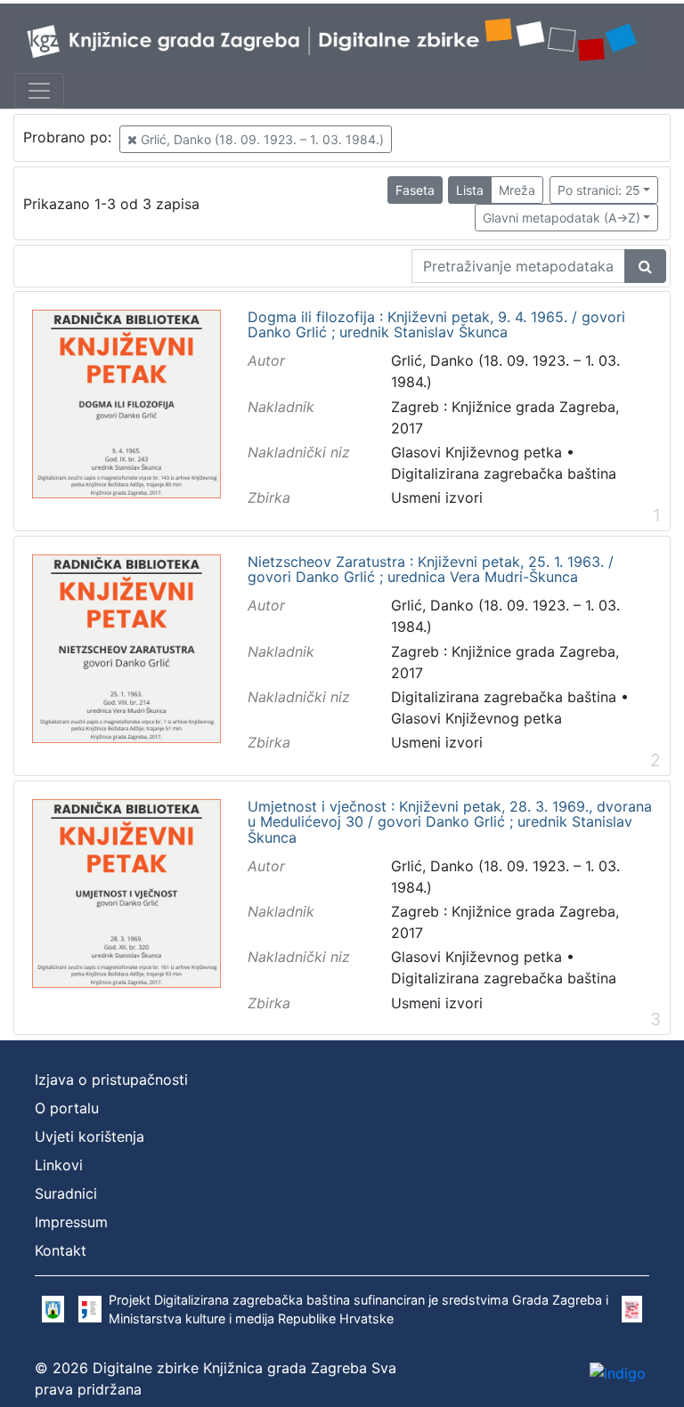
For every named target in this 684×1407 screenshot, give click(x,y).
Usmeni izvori (437, 497)
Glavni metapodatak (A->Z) (561, 217)
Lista (470, 190)
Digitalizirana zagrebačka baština (503, 473)
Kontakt (60, 1250)
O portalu (67, 1108)
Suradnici (66, 1193)
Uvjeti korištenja (89, 1136)
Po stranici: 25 (599, 190)
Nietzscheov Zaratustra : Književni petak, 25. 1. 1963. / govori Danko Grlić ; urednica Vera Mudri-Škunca (431, 570)
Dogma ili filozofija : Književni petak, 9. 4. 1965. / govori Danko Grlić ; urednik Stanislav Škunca (436, 325)
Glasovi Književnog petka (476, 452)
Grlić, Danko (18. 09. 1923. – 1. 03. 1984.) (260, 139)
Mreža (517, 190)
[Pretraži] (645, 266)
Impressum (71, 1222)
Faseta (415, 190)
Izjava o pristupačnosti (111, 1079)
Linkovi (59, 1165)
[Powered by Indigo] (617, 1372)
